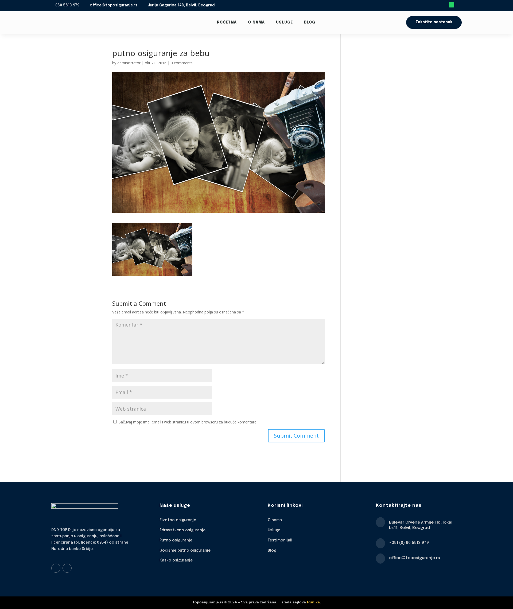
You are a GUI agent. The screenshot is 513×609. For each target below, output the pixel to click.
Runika (313, 602)
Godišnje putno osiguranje (185, 550)
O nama (256, 22)
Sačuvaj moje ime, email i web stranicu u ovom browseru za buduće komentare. (188, 422)
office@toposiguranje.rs (113, 5)
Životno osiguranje (178, 520)
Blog (309, 22)
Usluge (284, 22)
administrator (129, 62)
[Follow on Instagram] (67, 568)
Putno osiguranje (176, 540)
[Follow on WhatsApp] (451, 4)
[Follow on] (459, 4)
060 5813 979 (67, 5)
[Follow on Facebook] (55, 568)
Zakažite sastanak (433, 22)
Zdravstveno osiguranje (182, 530)
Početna (227, 22)
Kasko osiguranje (176, 560)
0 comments (182, 62)
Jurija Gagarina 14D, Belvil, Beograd (181, 5)
